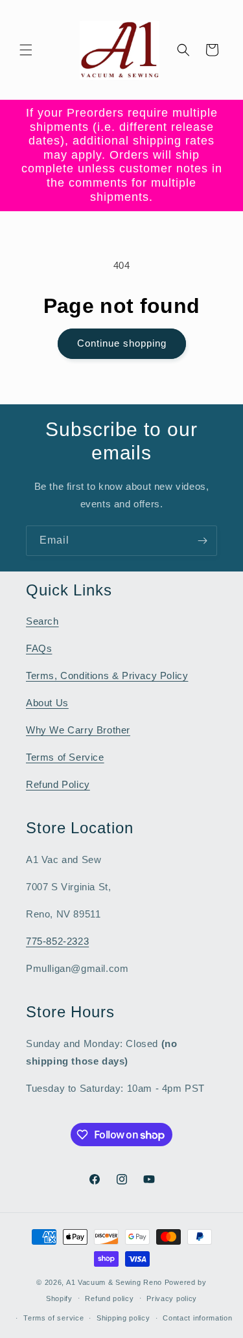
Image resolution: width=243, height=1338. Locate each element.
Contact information (197, 1318)
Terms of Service (65, 757)
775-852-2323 (57, 941)
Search (42, 621)
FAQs (39, 648)
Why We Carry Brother (78, 729)
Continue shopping (122, 343)
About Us (47, 702)
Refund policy (109, 1298)
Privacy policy (171, 1298)
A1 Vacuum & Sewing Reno (114, 1282)
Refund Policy (58, 784)
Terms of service (53, 1318)
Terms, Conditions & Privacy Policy (107, 675)
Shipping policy (123, 1318)
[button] (26, 50)
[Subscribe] (202, 540)
